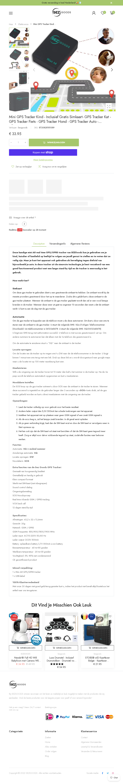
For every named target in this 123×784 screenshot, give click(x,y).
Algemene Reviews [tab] (80, 243)
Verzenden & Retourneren (91, 751)
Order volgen (51, 751)
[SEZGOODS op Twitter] (108, 773)
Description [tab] (39, 243)
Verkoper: (13, 127)
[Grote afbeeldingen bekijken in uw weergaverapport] (109, 106)
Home (47, 742)
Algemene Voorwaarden (91, 742)
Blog (47, 756)
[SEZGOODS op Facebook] (103, 773)
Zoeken (48, 737)
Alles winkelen (51, 746)
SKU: (36, 127)
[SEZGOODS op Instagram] (113, 773)
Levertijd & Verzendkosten (92, 746)
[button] (112, 69)
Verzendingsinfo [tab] (57, 243)
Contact (84, 737)
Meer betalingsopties (43, 159)
